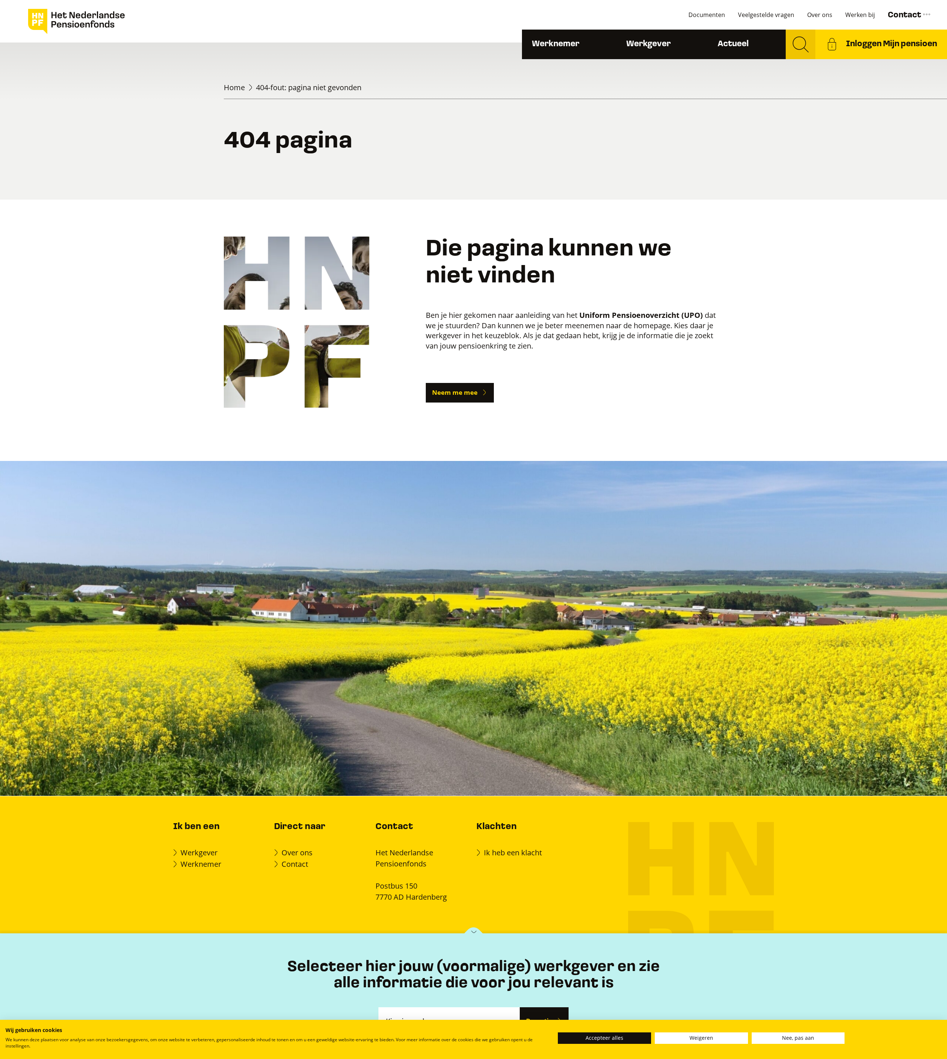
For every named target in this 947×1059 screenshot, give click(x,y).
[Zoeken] (800, 44)
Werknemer (555, 44)
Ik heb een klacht (513, 852)
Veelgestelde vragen (766, 14)
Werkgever (648, 44)
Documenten (706, 14)
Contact (905, 15)
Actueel (733, 44)
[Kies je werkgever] (473, 934)
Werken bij (860, 14)
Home (234, 87)
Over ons (819, 14)
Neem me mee (455, 392)
